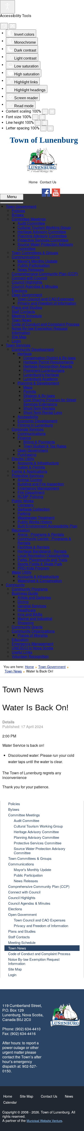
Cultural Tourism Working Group (38, 826)
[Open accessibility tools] (7, 7)
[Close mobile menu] (11, 202)
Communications (21, 863)
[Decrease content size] (45, 111)
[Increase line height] (45, 123)
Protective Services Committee (37, 842)
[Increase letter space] (50, 128)
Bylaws (13, 809)
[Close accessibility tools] (12, 26)
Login (12, 974)
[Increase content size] (52, 111)
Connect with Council (24, 891)
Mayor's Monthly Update (32, 869)
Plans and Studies (22, 931)
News (69, 1096)
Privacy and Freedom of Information (41, 925)
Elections (15, 908)
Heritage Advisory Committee (36, 831)
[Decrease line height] (38, 123)
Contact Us (48, 182)
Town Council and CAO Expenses (40, 920)
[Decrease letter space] (43, 128)
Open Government (22, 914)
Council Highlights (21, 897)
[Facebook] (46, 192)
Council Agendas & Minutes (29, 903)
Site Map (15, 969)
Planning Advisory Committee (36, 837)
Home (33, 182)
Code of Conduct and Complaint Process (39, 953)
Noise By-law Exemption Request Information (34, 961)
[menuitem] (21, 206)
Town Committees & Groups (30, 858)
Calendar (10, 1102)
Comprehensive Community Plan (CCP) (39, 886)
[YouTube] (56, 192)
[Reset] (4, 26)
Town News (13, 671)
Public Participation (28, 875)
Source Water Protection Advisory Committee (39, 850)
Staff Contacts (19, 936)
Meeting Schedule (21, 942)
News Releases (26, 880)
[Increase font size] (42, 117)
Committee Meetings (24, 814)
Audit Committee (26, 820)
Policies (14, 803)
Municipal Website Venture (44, 1120)
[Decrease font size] (35, 117)
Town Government (52, 666)
